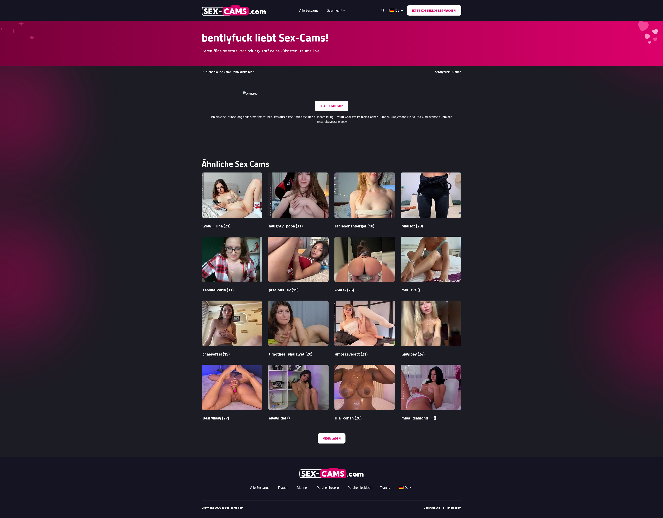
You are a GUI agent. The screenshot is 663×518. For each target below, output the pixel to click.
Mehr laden (332, 438)
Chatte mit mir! (332, 106)
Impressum (454, 507)
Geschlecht (335, 10)
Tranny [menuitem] (385, 488)
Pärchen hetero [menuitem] (328, 488)
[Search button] (382, 10)
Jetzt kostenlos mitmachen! (434, 10)
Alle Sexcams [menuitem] (308, 10)
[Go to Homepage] (234, 10)
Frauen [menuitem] (283, 488)
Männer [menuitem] (302, 488)
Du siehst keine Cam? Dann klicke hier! (228, 71)
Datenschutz (432, 507)
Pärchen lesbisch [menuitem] (360, 488)
